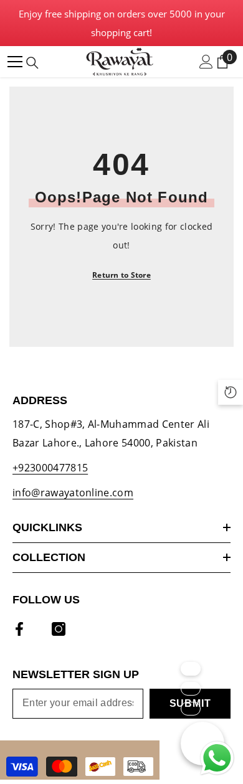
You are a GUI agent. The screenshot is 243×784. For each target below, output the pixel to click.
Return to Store (121, 275)
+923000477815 (50, 468)
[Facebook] (19, 629)
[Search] (32, 62)
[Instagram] (59, 629)
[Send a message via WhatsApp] (217, 758)
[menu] (14, 61)
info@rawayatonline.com (72, 492)
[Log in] (206, 61)
